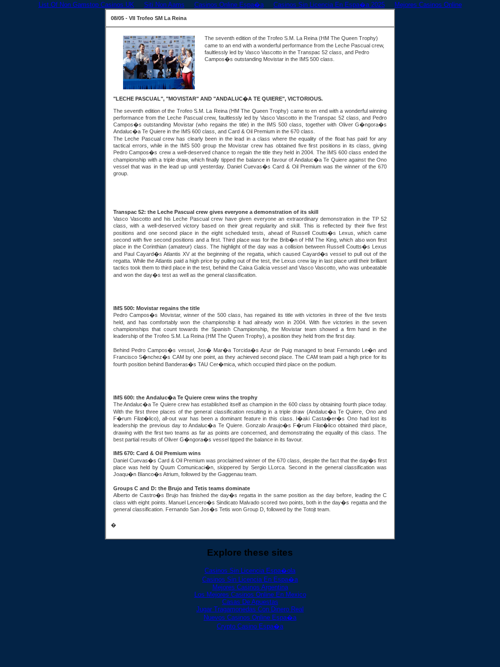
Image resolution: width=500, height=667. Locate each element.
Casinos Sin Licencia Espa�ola (250, 570)
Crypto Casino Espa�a (250, 626)
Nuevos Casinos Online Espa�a (250, 617)
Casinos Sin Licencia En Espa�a (250, 579)
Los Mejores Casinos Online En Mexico (250, 594)
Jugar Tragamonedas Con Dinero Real (250, 609)
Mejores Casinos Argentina (250, 587)
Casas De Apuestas (250, 601)
